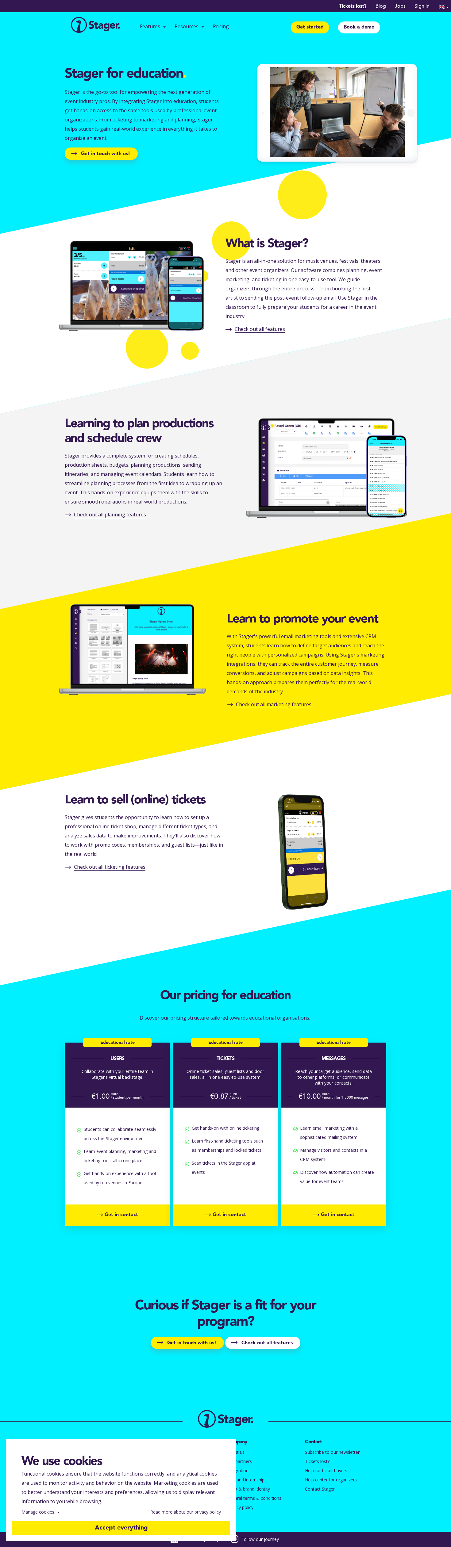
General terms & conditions (254, 1498)
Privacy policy (240, 1507)
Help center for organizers (331, 1480)
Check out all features (260, 329)
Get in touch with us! (105, 153)
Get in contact (121, 1214)
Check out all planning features (110, 514)
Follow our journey (260, 1539)
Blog (381, 6)
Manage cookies (37, 1512)
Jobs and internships (247, 1480)
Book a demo (359, 27)
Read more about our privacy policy (185, 1512)
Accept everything (121, 1528)
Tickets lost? (353, 6)
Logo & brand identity (248, 1489)
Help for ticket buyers (326, 1470)
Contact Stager (320, 1489)
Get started (310, 27)
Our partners (239, 1461)
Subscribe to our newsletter (332, 1452)
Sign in (422, 6)
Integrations (239, 1470)
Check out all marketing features (273, 704)
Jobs (400, 6)
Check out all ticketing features (109, 866)
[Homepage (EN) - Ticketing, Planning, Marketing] (95, 25)
